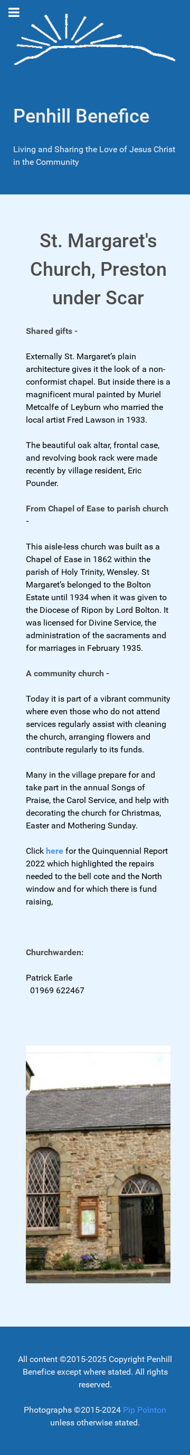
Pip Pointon (144, 1410)
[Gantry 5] (95, 41)
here (54, 851)
